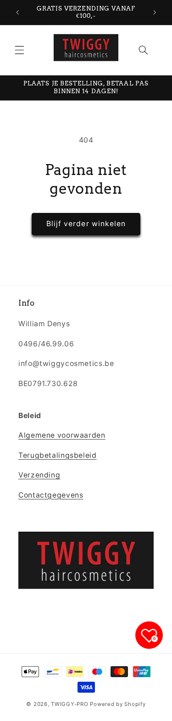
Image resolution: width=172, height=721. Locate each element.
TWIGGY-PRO (69, 704)
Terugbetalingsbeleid (57, 455)
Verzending (39, 475)
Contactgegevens (50, 495)
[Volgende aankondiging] (154, 12)
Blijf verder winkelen (86, 223)
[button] (19, 49)
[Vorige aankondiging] (17, 12)
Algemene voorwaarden (61, 435)
